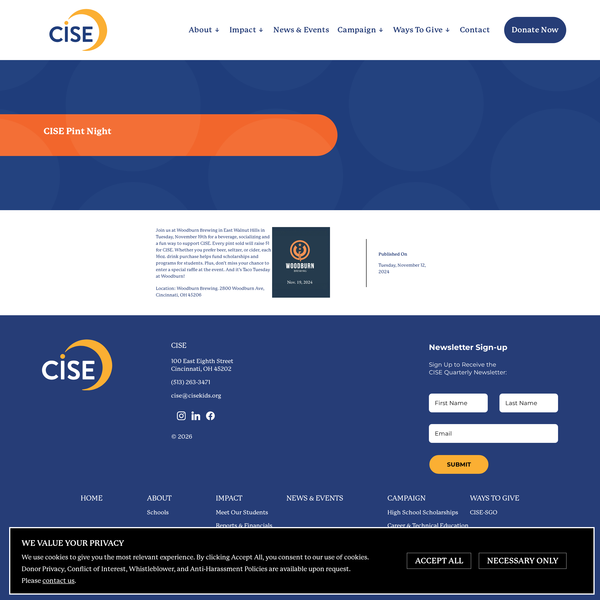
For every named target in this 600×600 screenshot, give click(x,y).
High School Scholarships (422, 512)
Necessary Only (523, 560)
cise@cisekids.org (196, 395)
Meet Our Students (242, 512)
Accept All (439, 560)
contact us (58, 581)
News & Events (314, 498)
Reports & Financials (244, 525)
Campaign (406, 498)
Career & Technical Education (428, 525)
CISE (179, 345)
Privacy (73, 543)
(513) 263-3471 (190, 382)
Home (92, 498)
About (159, 498)
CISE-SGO (483, 512)
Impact (229, 498)
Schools (158, 512)
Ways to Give (494, 498)
